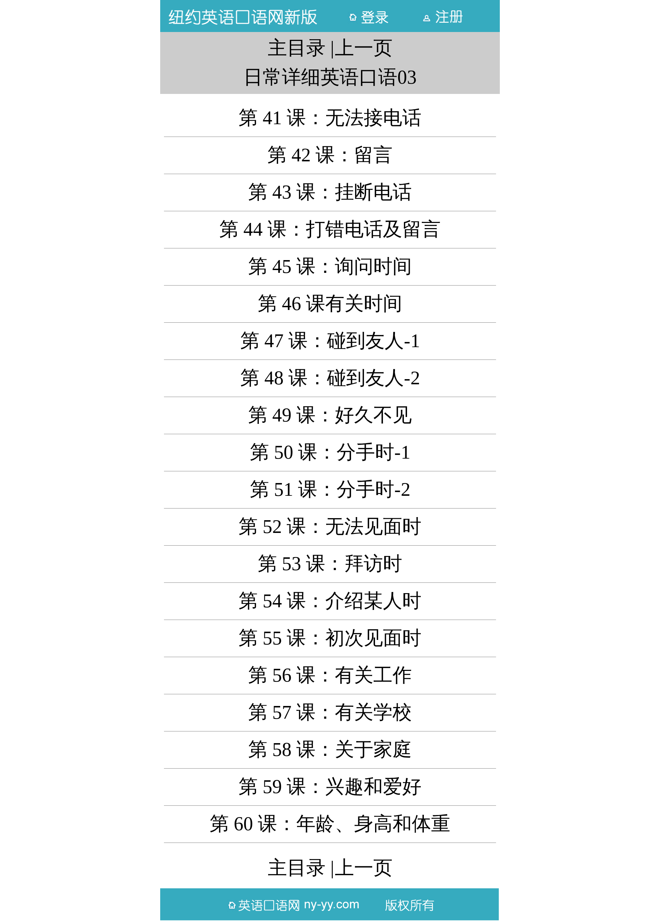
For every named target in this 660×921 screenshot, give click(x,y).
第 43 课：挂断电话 (330, 192)
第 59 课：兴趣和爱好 (330, 786)
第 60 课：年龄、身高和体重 (330, 823)
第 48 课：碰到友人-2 (330, 377)
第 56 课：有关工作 (330, 675)
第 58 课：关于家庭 (330, 749)
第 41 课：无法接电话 (330, 117)
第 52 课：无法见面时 (330, 526)
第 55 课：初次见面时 (330, 638)
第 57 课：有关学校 (330, 712)
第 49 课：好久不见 (330, 415)
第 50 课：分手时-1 (330, 452)
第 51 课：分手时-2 (330, 489)
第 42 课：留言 (330, 154)
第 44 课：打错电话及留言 (330, 229)
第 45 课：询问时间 (330, 266)
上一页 (364, 47)
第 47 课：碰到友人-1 (330, 340)
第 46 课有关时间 (330, 303)
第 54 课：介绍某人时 (330, 600)
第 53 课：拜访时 (330, 563)
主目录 (297, 47)
